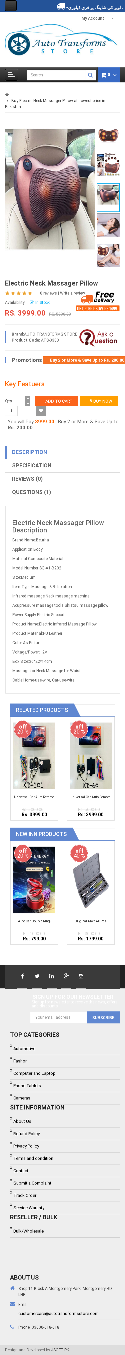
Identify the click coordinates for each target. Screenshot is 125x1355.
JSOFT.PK (60, 1350)
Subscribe (103, 1017)
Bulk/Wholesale (28, 1231)
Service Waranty (28, 1207)
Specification (31, 465)
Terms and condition (33, 1158)
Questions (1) (31, 492)
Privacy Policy (26, 1146)
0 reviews (48, 293)
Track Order (24, 1195)
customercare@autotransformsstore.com (58, 1313)
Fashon (20, 1060)
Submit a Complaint (32, 1183)
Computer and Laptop (34, 1073)
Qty (8, 401)
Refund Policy (26, 1133)
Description (29, 452)
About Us (22, 1121)
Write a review (72, 293)
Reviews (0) (27, 479)
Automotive (24, 1048)
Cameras (21, 1097)
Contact (20, 1170)
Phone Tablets (27, 1085)
